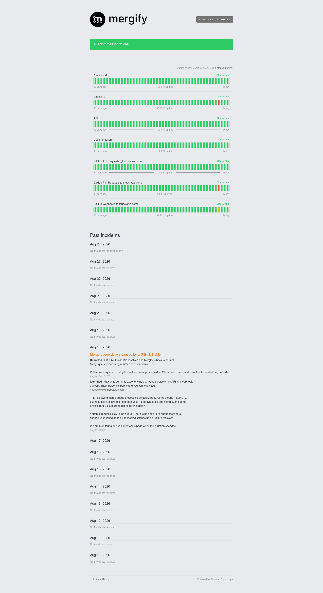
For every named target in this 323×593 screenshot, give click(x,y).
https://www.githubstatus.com (107, 389)
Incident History (100, 579)
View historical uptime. (221, 67)
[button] (214, 19)
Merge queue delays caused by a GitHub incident (127, 354)
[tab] (95, 81)
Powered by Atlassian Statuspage (215, 579)
